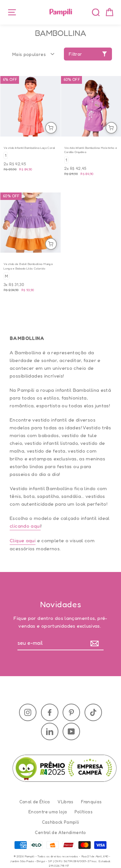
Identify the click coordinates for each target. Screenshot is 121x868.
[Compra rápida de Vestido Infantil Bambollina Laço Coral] (51, 128)
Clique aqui (22, 540)
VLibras (65, 801)
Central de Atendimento (60, 832)
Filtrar (75, 54)
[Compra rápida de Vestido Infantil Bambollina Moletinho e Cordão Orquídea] (111, 128)
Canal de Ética (34, 801)
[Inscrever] (96, 643)
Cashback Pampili (60, 822)
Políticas (84, 811)
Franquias (91, 801)
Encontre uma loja (47, 811)
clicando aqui (25, 526)
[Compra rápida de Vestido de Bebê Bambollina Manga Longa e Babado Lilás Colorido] (51, 244)
